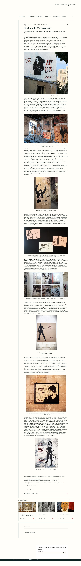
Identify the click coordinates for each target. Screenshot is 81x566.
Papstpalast (60, 482)
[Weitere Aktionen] (67, 24)
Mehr (63, 16)
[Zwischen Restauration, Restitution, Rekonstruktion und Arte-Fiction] (27, 507)
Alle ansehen (71, 500)
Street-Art (43, 482)
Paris (26, 482)
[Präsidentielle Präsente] (65, 507)
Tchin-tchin (48, 16)
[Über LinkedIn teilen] (30, 489)
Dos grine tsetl (42, 514)
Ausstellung (31, 482)
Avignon (54, 482)
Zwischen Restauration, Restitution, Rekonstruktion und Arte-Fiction (26, 514)
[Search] (68, 5)
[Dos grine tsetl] (46, 507)
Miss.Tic (37, 482)
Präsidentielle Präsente (63, 514)
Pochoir (49, 482)
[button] (72, 16)
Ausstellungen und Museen (35, 16)
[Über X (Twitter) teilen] (27, 489)
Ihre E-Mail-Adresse (41, 551)
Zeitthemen (56, 16)
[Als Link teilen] (33, 489)
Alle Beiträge (21, 16)
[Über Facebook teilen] (24, 489)
